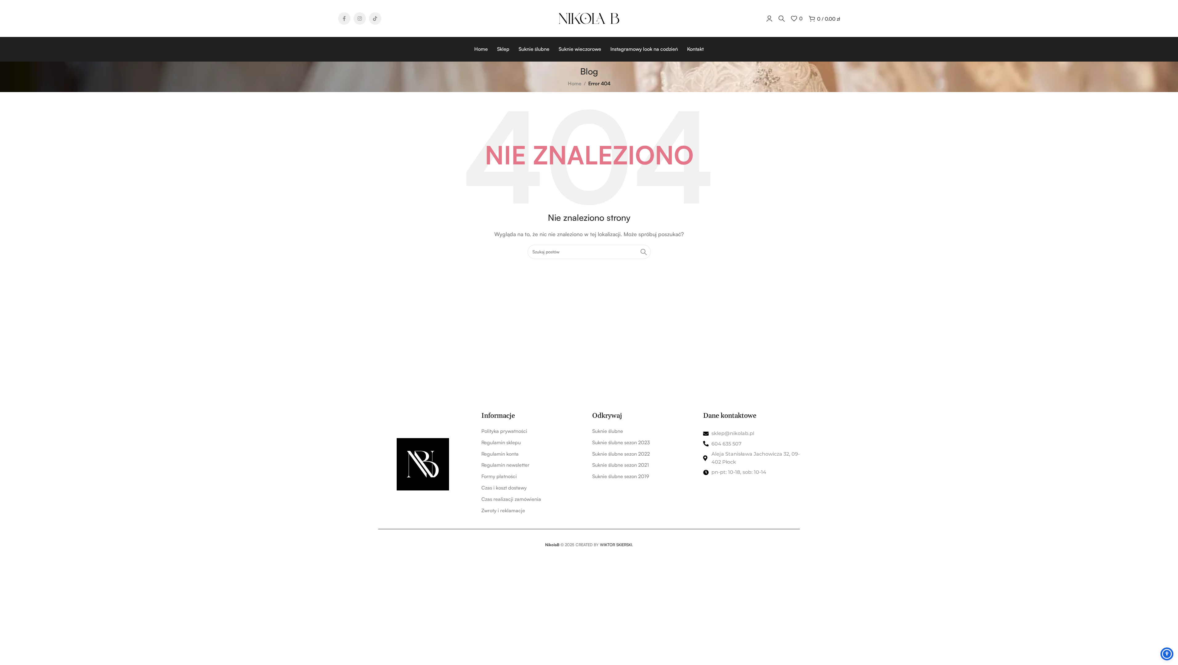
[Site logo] (589, 18)
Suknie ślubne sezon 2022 (621, 454)
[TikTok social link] (375, 18)
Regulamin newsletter (505, 465)
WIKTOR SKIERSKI (616, 544)
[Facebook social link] (344, 18)
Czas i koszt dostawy (504, 488)
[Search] (644, 252)
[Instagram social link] (360, 18)
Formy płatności (499, 476)
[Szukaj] (781, 18)
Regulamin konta (500, 454)
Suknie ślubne (607, 431)
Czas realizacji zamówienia (511, 499)
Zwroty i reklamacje (503, 510)
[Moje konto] (769, 18)
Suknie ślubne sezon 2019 (620, 476)
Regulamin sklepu (501, 442)
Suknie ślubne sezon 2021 (620, 465)
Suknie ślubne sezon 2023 (621, 442)
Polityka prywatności (504, 431)
